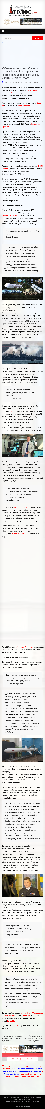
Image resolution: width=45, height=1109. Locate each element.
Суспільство (36, 82)
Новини (30, 82)
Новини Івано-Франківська (29, 1071)
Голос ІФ (15, 1025)
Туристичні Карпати (12, 1074)
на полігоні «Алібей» (20, 534)
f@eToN (27, 1106)
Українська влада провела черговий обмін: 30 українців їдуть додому (12, 1038)
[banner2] (22, 1057)
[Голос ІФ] (23, 10)
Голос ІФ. (26, 1015)
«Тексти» (12, 411)
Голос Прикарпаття (29, 1068)
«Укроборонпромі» (20, 507)
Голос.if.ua (15, 1068)
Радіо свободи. (24, 105)
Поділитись (7, 82)
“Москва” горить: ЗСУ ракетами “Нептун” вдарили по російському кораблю (33, 1038)
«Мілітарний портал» (24, 647)
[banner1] (22, 21)
